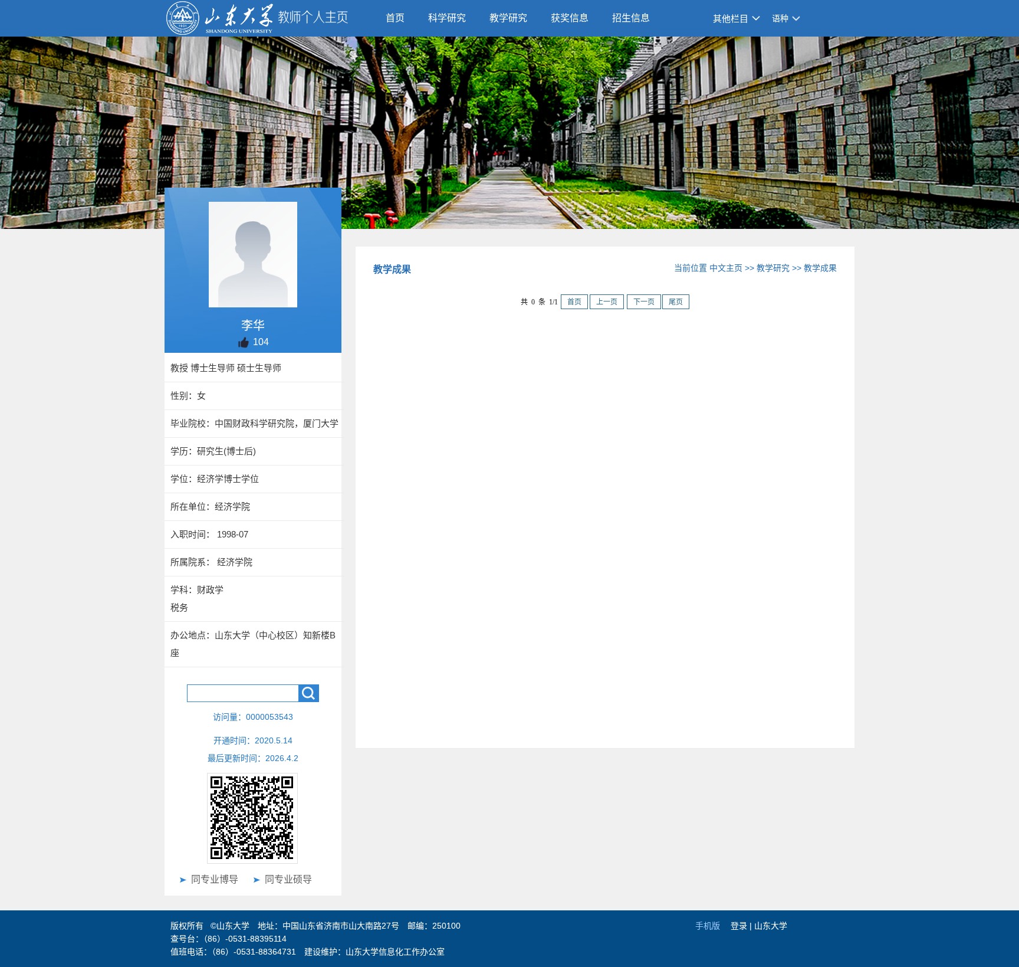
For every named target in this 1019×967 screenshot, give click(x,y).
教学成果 (820, 268)
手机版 (707, 925)
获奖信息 (570, 18)
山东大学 (770, 925)
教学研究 (508, 18)
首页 (395, 18)
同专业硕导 (288, 879)
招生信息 (631, 18)
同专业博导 (214, 879)
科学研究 (447, 18)
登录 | (742, 925)
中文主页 (725, 268)
